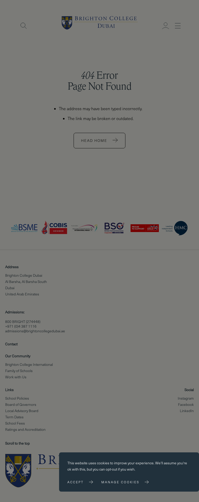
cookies (103, 462)
